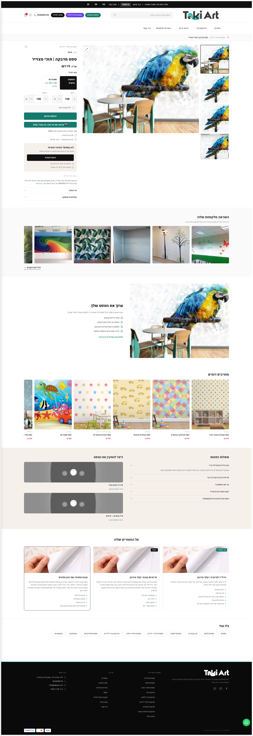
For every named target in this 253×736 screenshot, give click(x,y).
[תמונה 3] (214, 118)
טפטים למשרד (175, 633)
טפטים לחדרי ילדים (217, 37)
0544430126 (43, 15)
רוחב (72, 92)
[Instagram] (220, 688)
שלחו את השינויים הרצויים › (110, 337)
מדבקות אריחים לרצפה (146, 711)
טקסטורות (59, 633)
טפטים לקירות (149, 678)
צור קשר (147, 28)
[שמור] (26, 47)
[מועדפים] (30, 15)
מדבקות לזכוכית (149, 706)
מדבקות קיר (201, 28)
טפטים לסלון (209, 633)
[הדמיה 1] (214, 147)
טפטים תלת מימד (90, 633)
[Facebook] (226, 688)
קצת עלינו (103, 702)
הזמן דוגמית (50, 157)
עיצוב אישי (183, 28)
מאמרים (104, 678)
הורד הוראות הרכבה (116, 489)
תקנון (105, 692)
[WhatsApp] (214, 688)
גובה (44, 92)
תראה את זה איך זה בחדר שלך (50, 125)
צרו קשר (104, 706)
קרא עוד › (38, 183)
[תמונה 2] (214, 88)
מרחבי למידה (58, 15)
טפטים (217, 28)
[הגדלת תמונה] (86, 49)
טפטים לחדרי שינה (133, 633)
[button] (210, 244)
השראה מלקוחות (163, 28)
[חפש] (115, 15)
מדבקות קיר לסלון (148, 697)
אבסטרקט (73, 633)
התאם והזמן (50, 116)
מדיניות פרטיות (101, 687)
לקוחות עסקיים (93, 15)
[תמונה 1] (214, 59)
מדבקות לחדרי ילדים (147, 702)
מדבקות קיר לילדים (111, 633)
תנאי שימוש (103, 683)
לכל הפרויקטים (34, 267)
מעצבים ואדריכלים (75, 15)
